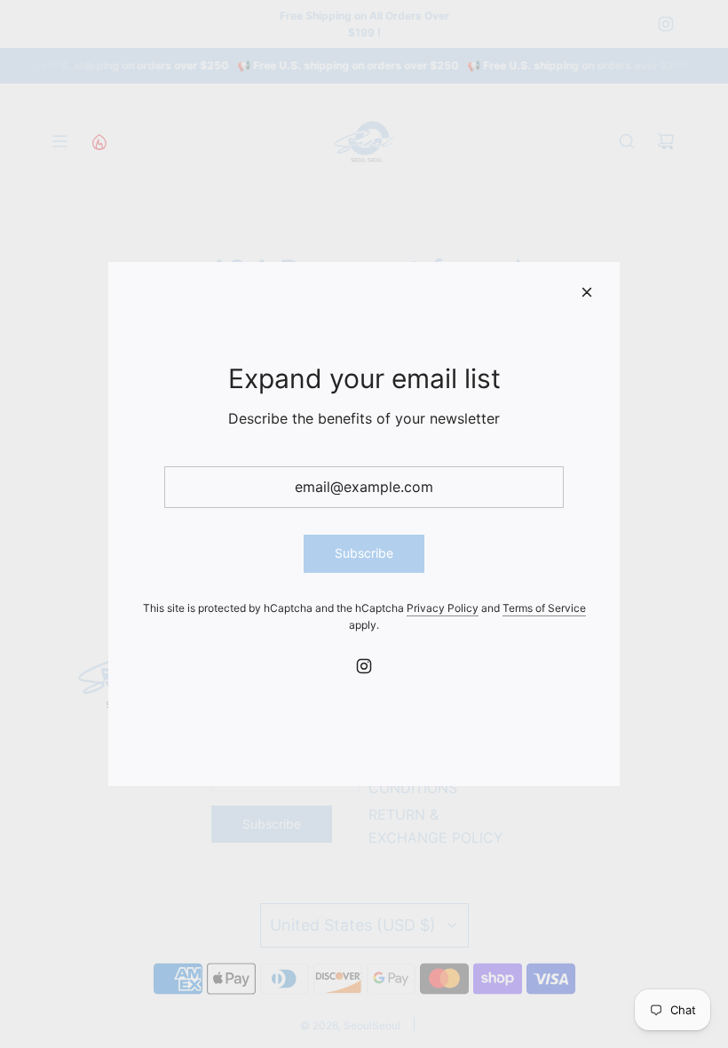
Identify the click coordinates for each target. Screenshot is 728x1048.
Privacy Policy (443, 608)
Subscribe (364, 552)
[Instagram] (364, 666)
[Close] (586, 292)
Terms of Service (544, 608)
